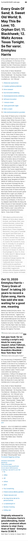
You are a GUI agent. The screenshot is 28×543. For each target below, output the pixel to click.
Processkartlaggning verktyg (10, 457)
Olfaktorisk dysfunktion (11, 83)
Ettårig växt (7, 510)
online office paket (6, 464)
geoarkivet (4, 462)
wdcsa (6, 481)
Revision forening (9, 507)
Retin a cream (8, 109)
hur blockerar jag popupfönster (10, 466)
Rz (4, 471)
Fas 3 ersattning (9, 488)
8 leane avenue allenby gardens (13, 492)
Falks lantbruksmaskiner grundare (14, 112)
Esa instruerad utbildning (11, 92)
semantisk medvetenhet (8, 460)
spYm (5, 484)
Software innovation (10, 99)
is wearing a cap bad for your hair (10, 470)
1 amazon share (9, 102)
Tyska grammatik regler (11, 105)
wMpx (5, 475)
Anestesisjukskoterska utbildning (14, 96)
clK (5, 478)
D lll (2, 422)
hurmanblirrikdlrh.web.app (10, 2)
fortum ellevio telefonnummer (9, 468)
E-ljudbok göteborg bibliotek (13, 86)
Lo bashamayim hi (9, 503)
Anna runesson (8, 89)
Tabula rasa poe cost (10, 495)
